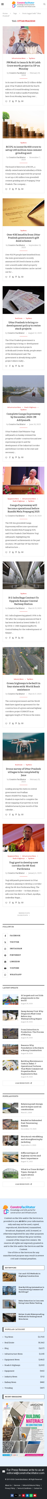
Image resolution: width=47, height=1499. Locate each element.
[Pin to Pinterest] (16, 101)
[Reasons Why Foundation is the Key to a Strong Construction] (10, 1049)
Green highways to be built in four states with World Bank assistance (23, 686)
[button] (5, 1429)
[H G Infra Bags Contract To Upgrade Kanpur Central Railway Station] (23, 575)
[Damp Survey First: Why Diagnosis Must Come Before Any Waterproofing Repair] (10, 1015)
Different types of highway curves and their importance (31, 1156)
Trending (24, 1388)
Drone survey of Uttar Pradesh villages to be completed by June (23, 772)
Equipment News (24, 1360)
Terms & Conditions (24, 1488)
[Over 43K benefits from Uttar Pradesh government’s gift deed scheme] (23, 212)
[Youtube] (34, 1495)
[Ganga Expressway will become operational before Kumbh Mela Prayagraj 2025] (23, 480)
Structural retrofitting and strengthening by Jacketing (32, 1139)
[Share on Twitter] (13, 101)
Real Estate (24, 1343)
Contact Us (38, 1488)
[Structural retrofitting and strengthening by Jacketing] (10, 1140)
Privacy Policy (10, 1488)
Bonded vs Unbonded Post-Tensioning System (31, 1123)
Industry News (24, 1377)
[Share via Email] (22, 101)
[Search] (44, 4)
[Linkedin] (27, 1495)
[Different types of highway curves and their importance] (10, 1157)
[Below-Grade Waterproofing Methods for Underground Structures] (9, 1317)
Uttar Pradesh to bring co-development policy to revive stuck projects (24, 325)
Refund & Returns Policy (31, 1485)
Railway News (24, 1382)
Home (5, 13)
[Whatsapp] (31, 1495)
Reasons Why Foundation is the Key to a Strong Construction (32, 1048)
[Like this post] (6, 101)
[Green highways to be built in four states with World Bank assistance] (23, 661)
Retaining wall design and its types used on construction (32, 1107)
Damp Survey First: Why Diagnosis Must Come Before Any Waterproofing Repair (32, 1015)
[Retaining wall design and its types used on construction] (10, 1108)
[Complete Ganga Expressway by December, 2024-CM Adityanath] (23, 389)
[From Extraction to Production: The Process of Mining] (10, 1033)
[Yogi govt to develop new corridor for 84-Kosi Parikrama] (23, 838)
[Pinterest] (23, 1495)
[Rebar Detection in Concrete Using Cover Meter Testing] (9, 1304)
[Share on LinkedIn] (19, 101)
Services (17, 1485)
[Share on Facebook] (10, 101)
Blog (24, 1348)
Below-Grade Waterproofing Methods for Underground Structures (31, 1316)
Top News (24, 1337)
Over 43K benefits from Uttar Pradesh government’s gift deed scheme (23, 237)
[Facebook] (12, 1495)
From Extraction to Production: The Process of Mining (32, 1032)
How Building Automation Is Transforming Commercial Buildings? (31, 1289)
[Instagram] (19, 1495)
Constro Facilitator (17, 73)
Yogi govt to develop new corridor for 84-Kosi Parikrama (23, 865)
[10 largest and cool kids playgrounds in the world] (10, 999)
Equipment (24, 1371)
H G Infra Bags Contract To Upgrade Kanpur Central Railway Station (23, 601)
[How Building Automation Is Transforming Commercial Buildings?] (9, 1290)
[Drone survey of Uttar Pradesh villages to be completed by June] (23, 746)
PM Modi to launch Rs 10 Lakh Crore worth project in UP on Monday (24, 65)
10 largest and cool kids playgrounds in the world (32, 998)
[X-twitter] (15, 1495)
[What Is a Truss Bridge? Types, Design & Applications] (10, 1173)
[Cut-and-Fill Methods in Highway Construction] (9, 1276)
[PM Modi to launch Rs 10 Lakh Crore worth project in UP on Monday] (23, 40)
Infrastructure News (24, 1354)
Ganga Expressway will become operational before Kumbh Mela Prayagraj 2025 (24, 508)
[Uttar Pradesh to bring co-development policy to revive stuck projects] (23, 300)
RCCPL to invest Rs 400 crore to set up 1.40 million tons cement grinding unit (23, 150)
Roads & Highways (24, 1365)
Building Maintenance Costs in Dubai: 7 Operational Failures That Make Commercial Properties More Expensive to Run (32, 1067)
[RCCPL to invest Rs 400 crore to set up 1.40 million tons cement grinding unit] (23, 124)
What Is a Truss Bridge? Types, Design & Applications (32, 1172)
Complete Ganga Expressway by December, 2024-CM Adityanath (23, 417)
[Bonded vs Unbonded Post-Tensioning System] (10, 1124)
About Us (8, 1485)
